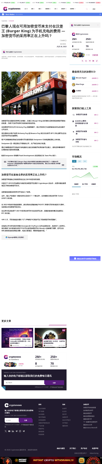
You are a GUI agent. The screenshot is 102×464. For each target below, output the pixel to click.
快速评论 (41, 428)
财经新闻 (41, 431)
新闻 (32, 8)
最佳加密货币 (87, 413)
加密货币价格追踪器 (89, 407)
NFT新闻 (41, 411)
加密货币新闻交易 (44, 423)
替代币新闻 (42, 417)
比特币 (64, 408)
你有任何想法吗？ (80, 453)
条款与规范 (61, 448)
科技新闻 (41, 434)
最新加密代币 (87, 419)
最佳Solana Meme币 (90, 427)
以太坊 (64, 411)
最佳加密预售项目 (89, 416)
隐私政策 (54, 387)
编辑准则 (65, 426)
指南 (40, 8)
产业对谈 (41, 426)
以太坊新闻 (42, 408)
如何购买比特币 (88, 410)
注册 (54, 383)
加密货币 (63, 8)
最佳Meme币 (87, 425)
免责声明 (95, 448)
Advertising (94, 453)
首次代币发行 (66, 420)
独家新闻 (47, 8)
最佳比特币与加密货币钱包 (86, 259)
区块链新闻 (11, 21)
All (25, 9)
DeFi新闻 (41, 414)
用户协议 (84, 448)
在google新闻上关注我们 (15, 237)
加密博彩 (72, 8)
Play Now (81, 460)
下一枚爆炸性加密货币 (90, 422)
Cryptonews (4, 21)
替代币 (64, 414)
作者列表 (95, 55)
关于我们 (65, 423)
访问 (95, 115)
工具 (55, 8)
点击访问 (94, 78)
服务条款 (60, 387)
